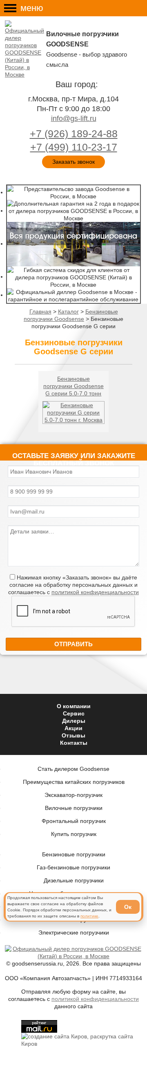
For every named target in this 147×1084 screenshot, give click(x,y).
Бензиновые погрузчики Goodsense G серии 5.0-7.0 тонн (73, 386)
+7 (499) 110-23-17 (73, 147)
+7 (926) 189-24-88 (74, 133)
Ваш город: (77, 84)
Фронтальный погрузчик (74, 821)
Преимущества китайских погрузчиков (74, 782)
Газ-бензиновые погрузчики (73, 867)
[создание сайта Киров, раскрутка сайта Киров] (81, 1039)
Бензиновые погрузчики (73, 854)
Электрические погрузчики (73, 932)
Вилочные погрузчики (73, 808)
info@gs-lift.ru (73, 118)
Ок (127, 907)
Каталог (68, 311)
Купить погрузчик (73, 834)
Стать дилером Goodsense (73, 769)
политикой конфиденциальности (95, 592)
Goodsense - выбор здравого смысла (86, 59)
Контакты (73, 742)
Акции (73, 728)
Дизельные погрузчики (74, 880)
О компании (74, 706)
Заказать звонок (73, 161)
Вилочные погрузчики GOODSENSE (82, 39)
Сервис (74, 713)
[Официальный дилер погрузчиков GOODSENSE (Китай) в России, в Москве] (25, 49)
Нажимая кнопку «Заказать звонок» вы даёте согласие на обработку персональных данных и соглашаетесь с (73, 584)
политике (89, 916)
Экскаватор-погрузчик (73, 795)
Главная (40, 311)
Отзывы (73, 735)
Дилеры (73, 721)
